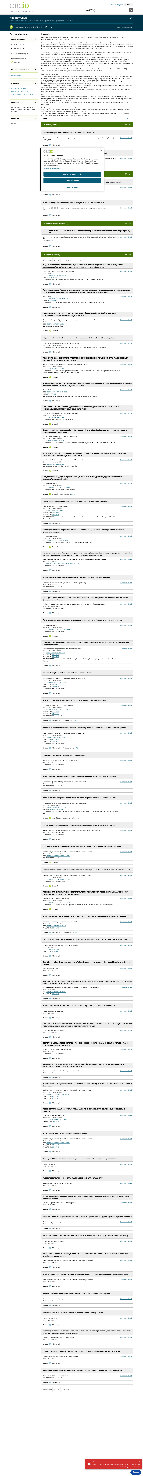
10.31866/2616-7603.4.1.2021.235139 (58, 879)
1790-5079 (55, 686)
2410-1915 (55, 714)
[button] (129, 119)
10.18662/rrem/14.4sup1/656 (55, 653)
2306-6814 (55, 1122)
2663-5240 (55, 951)
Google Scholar (16, 75)
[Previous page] (76, 260)
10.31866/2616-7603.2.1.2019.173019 (58, 1143)
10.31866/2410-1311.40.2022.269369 (58, 629)
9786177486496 (52, 301)
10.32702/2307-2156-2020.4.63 (56, 926)
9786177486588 (52, 277)
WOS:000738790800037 (57, 809)
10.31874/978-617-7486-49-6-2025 (57, 298)
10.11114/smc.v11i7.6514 (54, 511)
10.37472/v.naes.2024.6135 (55, 464)
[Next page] (80, 260)
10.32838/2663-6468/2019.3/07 (56, 992)
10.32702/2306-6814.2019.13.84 (56, 1119)
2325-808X (55, 513)
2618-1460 (55, 1096)
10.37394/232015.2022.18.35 (55, 737)
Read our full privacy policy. (52, 168)
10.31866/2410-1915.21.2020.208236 (58, 902)
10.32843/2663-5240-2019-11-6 (56, 949)
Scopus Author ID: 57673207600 (22, 94)
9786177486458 (52, 394)
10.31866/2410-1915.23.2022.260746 (58, 710)
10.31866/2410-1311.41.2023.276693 (58, 540)
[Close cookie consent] (101, 150)
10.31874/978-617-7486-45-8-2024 (57, 392)
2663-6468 (55, 994)
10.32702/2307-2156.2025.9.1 (55, 324)
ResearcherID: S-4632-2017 (20, 88)
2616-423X (55, 712)
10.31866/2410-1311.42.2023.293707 (58, 487)
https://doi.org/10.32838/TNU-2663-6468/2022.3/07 (62, 563)
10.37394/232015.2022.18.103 (56, 682)
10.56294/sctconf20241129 (55, 441)
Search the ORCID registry (90, 10)
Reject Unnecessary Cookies (72, 174)
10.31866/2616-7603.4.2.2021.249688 (58, 856)
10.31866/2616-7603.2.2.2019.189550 (58, 1094)
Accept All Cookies (72, 181)
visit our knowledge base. (132, 1464)
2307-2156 (55, 928)
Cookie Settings (72, 187)
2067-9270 (55, 655)
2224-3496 (55, 684)
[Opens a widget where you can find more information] (135, 1472)
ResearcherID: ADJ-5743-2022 (21, 91)
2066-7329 (55, 657)
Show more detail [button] (126, 138)
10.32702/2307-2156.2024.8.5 (55, 417)
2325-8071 (55, 515)
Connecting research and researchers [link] (22, 11)
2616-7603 (55, 1098)
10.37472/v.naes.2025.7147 (55, 369)
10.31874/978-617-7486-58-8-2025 (57, 275)
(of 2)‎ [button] (73, 494)
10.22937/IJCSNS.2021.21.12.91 (56, 807)
